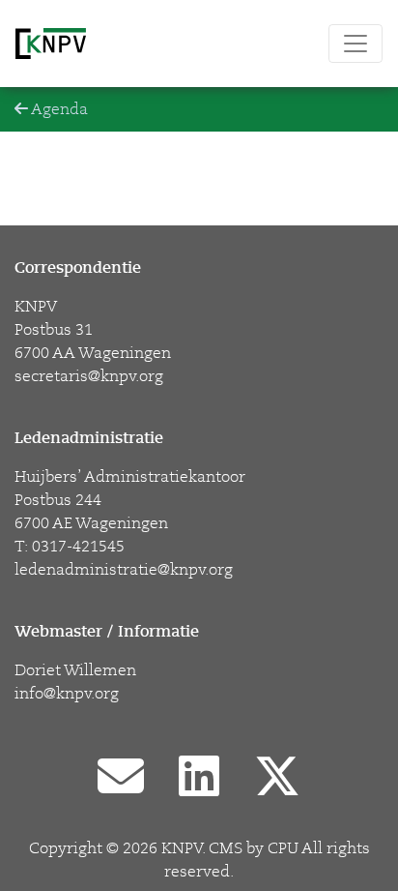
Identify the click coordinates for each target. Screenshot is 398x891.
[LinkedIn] (199, 779)
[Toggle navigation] (355, 43)
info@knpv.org (66, 693)
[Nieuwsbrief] (121, 779)
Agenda (58, 109)
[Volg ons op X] (277, 779)
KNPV (181, 848)
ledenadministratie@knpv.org (123, 569)
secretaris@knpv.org (88, 376)
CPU (283, 848)
